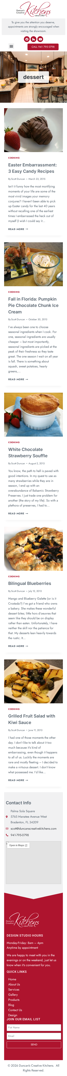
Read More (18, 229)
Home (12, 979)
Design (12, 1015)
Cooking (14, 157)
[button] (11, 46)
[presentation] (33, 130)
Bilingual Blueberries (29, 583)
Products (13, 1000)
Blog (11, 1005)
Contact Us (15, 1010)
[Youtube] (40, 39)
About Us (14, 984)
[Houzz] (33, 39)
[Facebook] (27, 39)
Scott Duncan (18, 179)
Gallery (13, 994)
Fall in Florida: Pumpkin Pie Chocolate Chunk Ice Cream (33, 305)
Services (13, 989)
